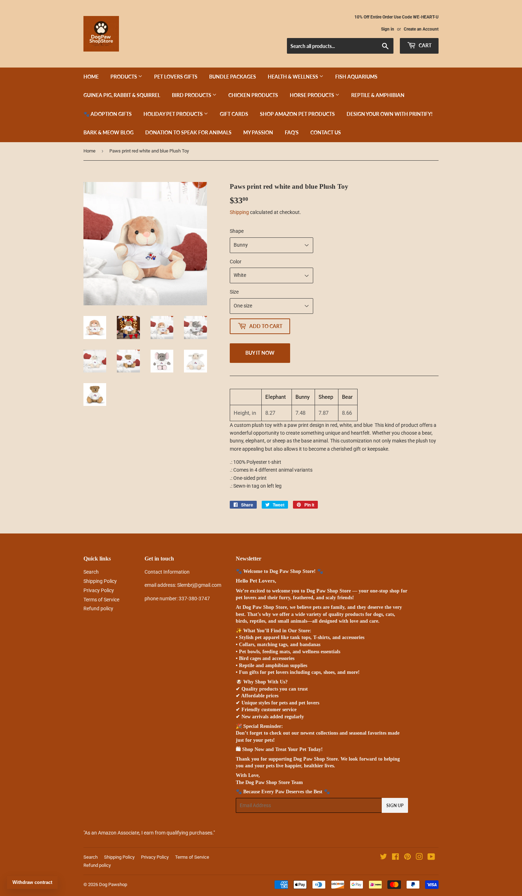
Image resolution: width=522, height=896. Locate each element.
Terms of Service (101, 599)
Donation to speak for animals (188, 132)
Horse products (312, 95)
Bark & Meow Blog (108, 132)
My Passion (258, 132)
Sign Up (394, 805)
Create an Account (421, 29)
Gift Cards (234, 114)
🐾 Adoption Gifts (107, 114)
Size (234, 292)
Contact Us (325, 132)
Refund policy (98, 608)
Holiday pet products (173, 114)
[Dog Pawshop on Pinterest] (407, 857)
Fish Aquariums (356, 77)
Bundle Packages (232, 77)
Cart (424, 45)
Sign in (387, 29)
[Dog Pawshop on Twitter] (383, 857)
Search (91, 572)
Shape (237, 231)
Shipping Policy (100, 581)
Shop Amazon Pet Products (297, 114)
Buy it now (259, 353)
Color (235, 261)
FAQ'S (292, 132)
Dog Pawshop (113, 884)
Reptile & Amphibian (377, 95)
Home (91, 77)
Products (124, 77)
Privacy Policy (98, 590)
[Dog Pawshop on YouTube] (431, 857)
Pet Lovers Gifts (175, 77)
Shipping (239, 212)
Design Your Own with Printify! (390, 114)
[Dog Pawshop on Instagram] (419, 857)
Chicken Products (253, 95)
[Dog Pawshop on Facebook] (395, 857)
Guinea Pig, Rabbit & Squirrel (121, 95)
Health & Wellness (293, 77)
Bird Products (192, 95)
